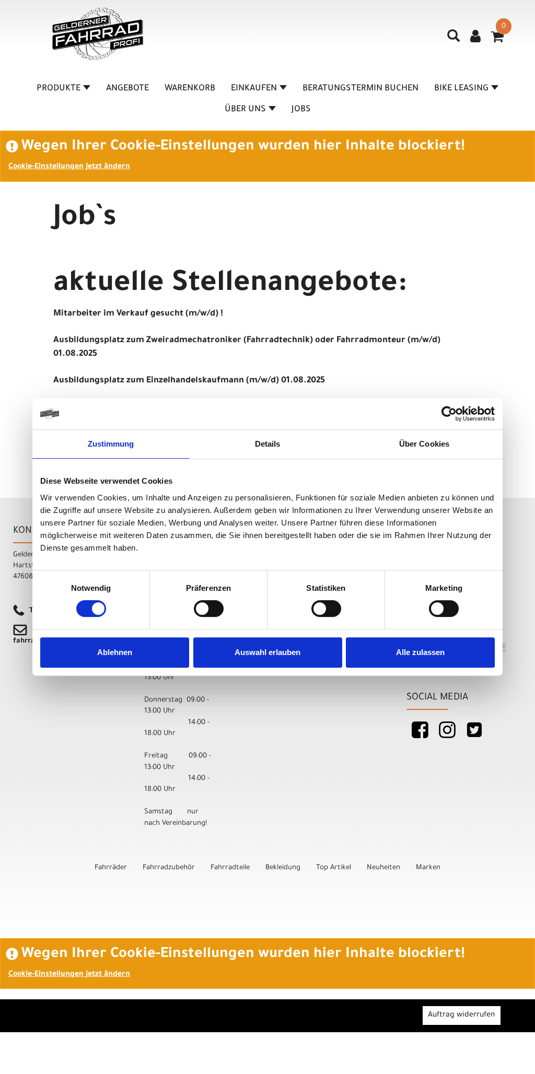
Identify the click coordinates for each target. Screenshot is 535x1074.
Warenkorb (190, 89)
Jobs (301, 109)
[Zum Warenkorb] (497, 40)
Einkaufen (254, 89)
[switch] (209, 608)
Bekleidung (282, 868)
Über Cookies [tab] (424, 443)
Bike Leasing (461, 89)
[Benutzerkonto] (475, 38)
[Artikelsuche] (453, 39)
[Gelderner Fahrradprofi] (97, 34)
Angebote (127, 89)
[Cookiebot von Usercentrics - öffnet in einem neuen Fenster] (449, 414)
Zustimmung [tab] (111, 443)
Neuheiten (383, 868)
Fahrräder (111, 868)
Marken (428, 868)
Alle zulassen (420, 652)
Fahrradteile (230, 868)
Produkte (58, 89)
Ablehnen (114, 652)
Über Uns (245, 109)
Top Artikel (333, 868)
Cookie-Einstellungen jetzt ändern (69, 167)
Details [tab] (268, 443)
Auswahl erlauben (267, 652)
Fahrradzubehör (169, 868)
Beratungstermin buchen (360, 89)
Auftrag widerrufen (461, 1015)
